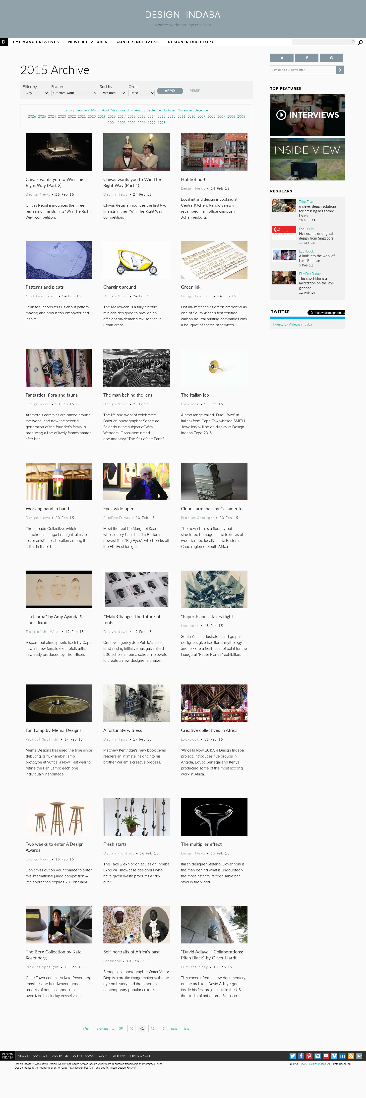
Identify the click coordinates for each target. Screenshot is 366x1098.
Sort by (106, 86)
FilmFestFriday (116, 517)
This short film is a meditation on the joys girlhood (316, 283)
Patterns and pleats (45, 287)
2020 (92, 116)
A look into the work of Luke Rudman (317, 258)
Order (133, 86)
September (154, 110)
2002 (132, 122)
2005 (241, 116)
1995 (162, 122)
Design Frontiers (196, 295)
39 (121, 1028)
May (114, 110)
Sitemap (119, 1055)
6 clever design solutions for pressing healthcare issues (318, 211)
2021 (82, 116)
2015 (142, 116)
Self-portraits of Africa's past (131, 951)
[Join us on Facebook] (306, 58)
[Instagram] (317, 1056)
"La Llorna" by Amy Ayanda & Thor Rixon (54, 619)
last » (187, 1028)
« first (86, 1028)
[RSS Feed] (351, 1056)
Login (103, 1055)
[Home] (183, 16)
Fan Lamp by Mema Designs (53, 730)
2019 (102, 116)
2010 (191, 116)
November (185, 110)
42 (152, 1028)
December (201, 110)
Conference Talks (138, 42)
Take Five (306, 201)
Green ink (190, 287)
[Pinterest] (309, 1056)
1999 (152, 122)
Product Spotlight (197, 517)
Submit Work (83, 1055)
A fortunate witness (122, 730)
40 (131, 1028)
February (83, 110)
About (23, 1055)
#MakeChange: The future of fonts (131, 619)
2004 (112, 122)
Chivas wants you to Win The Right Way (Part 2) (54, 182)
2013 (162, 116)
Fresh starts (114, 844)
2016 (132, 116)
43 (163, 1028)
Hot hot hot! (193, 179)
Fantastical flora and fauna (52, 395)
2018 (112, 116)
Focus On (306, 228)
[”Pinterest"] (331, 58)
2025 (42, 116)
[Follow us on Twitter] (282, 58)
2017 (122, 116)
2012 (172, 116)
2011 (181, 116)
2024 (52, 116)
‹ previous (101, 1028)
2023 (62, 116)
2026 (32, 116)
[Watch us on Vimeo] (334, 1056)
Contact (40, 1055)
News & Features (87, 42)
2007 (221, 116)
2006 (231, 116)
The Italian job (195, 395)
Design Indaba (317, 1064)
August (140, 110)
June (122, 110)
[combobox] (323, 42)
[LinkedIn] (342, 1056)
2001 (142, 122)
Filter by (30, 86)
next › (174, 1028)
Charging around (119, 287)
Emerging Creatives (36, 42)
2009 (201, 116)
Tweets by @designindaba (292, 324)
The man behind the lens (127, 395)
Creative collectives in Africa (209, 730)
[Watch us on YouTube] (326, 1056)
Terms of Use (140, 1055)
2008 (211, 116)
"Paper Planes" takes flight (207, 616)
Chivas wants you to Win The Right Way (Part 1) (132, 182)
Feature (57, 86)
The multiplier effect (201, 844)
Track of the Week (43, 631)
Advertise (60, 1055)
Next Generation (41, 295)
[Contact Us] (359, 1056)
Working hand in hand (47, 508)
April (105, 110)
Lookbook (190, 403)
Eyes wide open (118, 508)
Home (4, 42)
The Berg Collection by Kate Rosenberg (54, 954)
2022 (72, 116)
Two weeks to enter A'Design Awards (54, 847)
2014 (152, 116)
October (170, 110)
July (130, 110)
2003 (122, 122)
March (95, 110)
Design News (38, 194)
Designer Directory (191, 42)
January (69, 110)
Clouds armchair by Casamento (212, 508)
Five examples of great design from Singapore (316, 236)
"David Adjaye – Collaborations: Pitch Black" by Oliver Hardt (212, 954)
